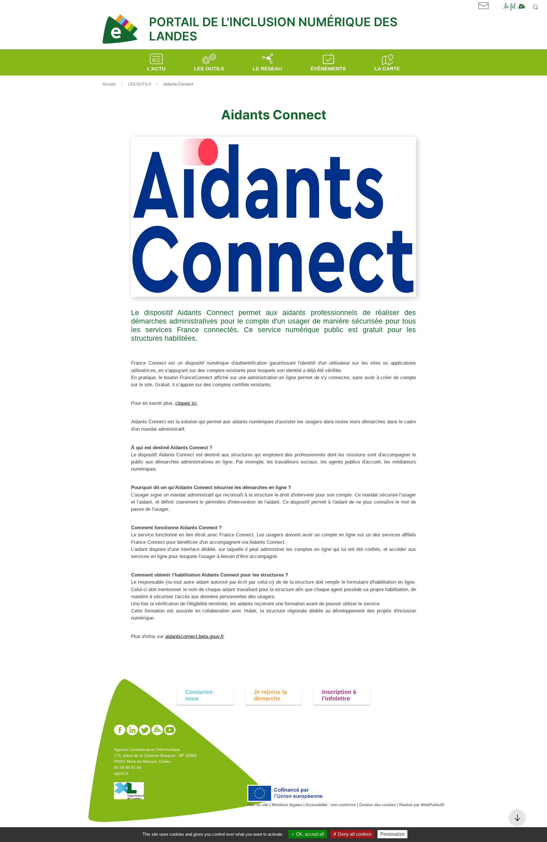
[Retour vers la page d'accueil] (123, 29)
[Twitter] (145, 729)
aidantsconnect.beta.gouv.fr (194, 636)
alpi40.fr (121, 773)
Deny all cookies (354, 834)
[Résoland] (158, 729)
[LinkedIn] (132, 729)
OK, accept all (309, 834)
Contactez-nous (199, 695)
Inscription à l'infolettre (339, 695)
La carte (387, 68)
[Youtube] (169, 729)
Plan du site (257, 804)
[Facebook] (120, 729)
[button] (535, 7)
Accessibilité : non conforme (330, 804)
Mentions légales (287, 804)
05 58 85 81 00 (127, 767)
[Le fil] (513, 6)
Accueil (109, 84)
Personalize (392, 834)
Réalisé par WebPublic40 (421, 804)
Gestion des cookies (377, 804)
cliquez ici (186, 403)
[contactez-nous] (483, 5)
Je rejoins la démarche (270, 695)
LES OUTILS (139, 84)
